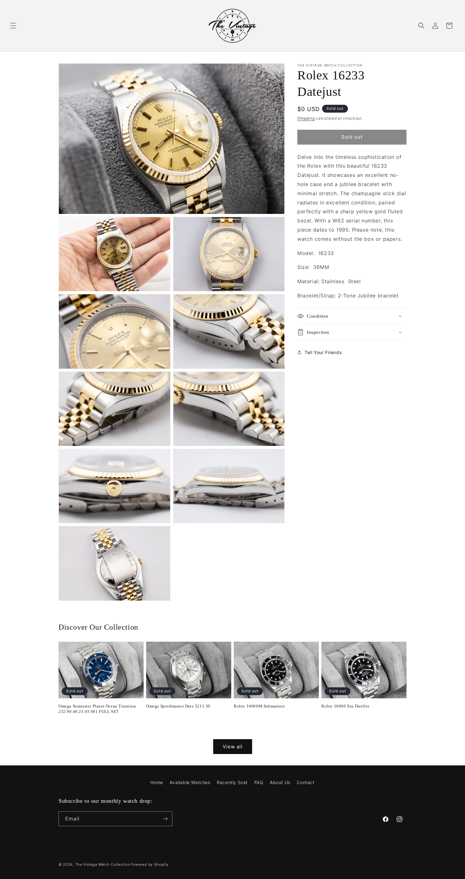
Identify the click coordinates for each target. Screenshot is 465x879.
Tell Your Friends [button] (323, 352)
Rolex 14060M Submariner (259, 706)
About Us (280, 782)
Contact (305, 782)
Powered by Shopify (150, 864)
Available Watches (190, 782)
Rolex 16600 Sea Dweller (345, 706)
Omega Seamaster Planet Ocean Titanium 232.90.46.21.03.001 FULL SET (97, 709)
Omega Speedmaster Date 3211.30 (178, 706)
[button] (13, 26)
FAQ (259, 782)
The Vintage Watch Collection (102, 864)
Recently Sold (232, 782)
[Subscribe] (165, 818)
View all (233, 747)
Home (156, 782)
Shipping (306, 118)
